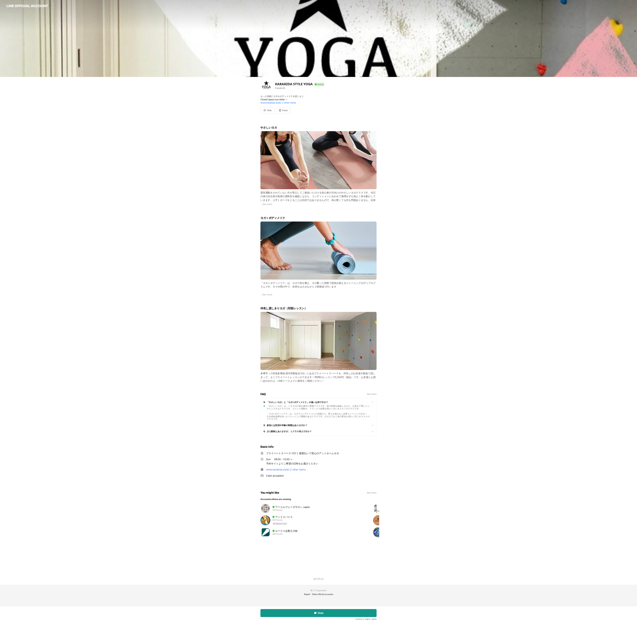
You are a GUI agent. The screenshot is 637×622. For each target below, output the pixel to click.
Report (307, 594)
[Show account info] (319, 84)
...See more (266, 204)
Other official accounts (322, 594)
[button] (283, 110)
